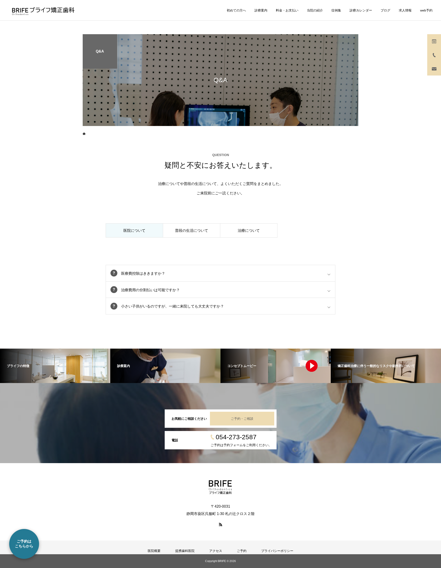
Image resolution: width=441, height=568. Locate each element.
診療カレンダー (361, 10)
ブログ (385, 10)
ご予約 (241, 551)
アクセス (215, 551)
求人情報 (405, 10)
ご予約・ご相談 (242, 418)
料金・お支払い (287, 10)
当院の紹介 (315, 10)
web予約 (426, 10)
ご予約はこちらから (24, 543)
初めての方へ (236, 10)
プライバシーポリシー (277, 551)
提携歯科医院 (185, 551)
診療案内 (260, 10)
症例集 (336, 10)
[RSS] (220, 524)
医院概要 (154, 551)
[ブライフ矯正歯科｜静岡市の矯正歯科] (42, 10)
